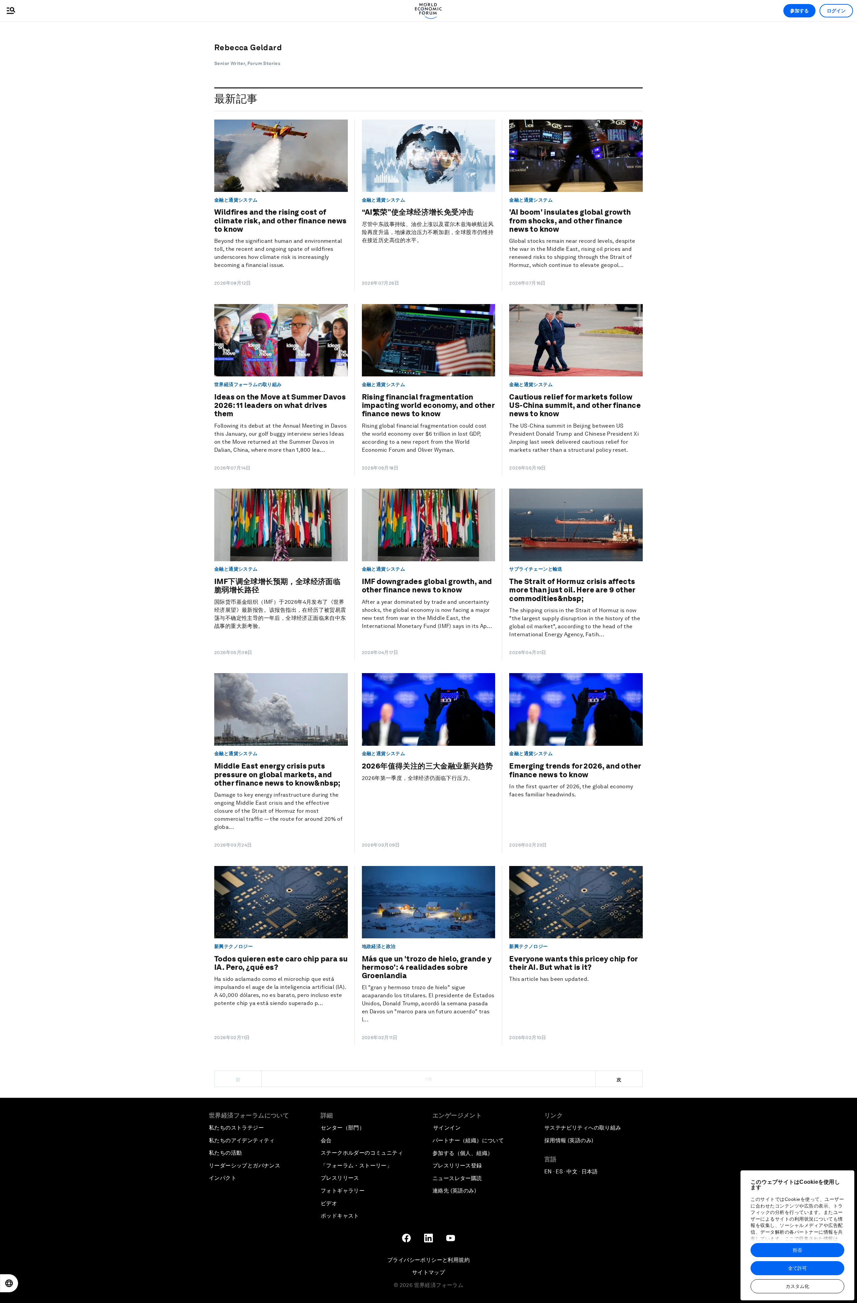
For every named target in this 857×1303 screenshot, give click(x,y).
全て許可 (797, 1268)
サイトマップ (428, 1272)
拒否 (797, 1250)
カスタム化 (797, 1286)
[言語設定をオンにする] (9, 1283)
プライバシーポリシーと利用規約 (428, 1260)
